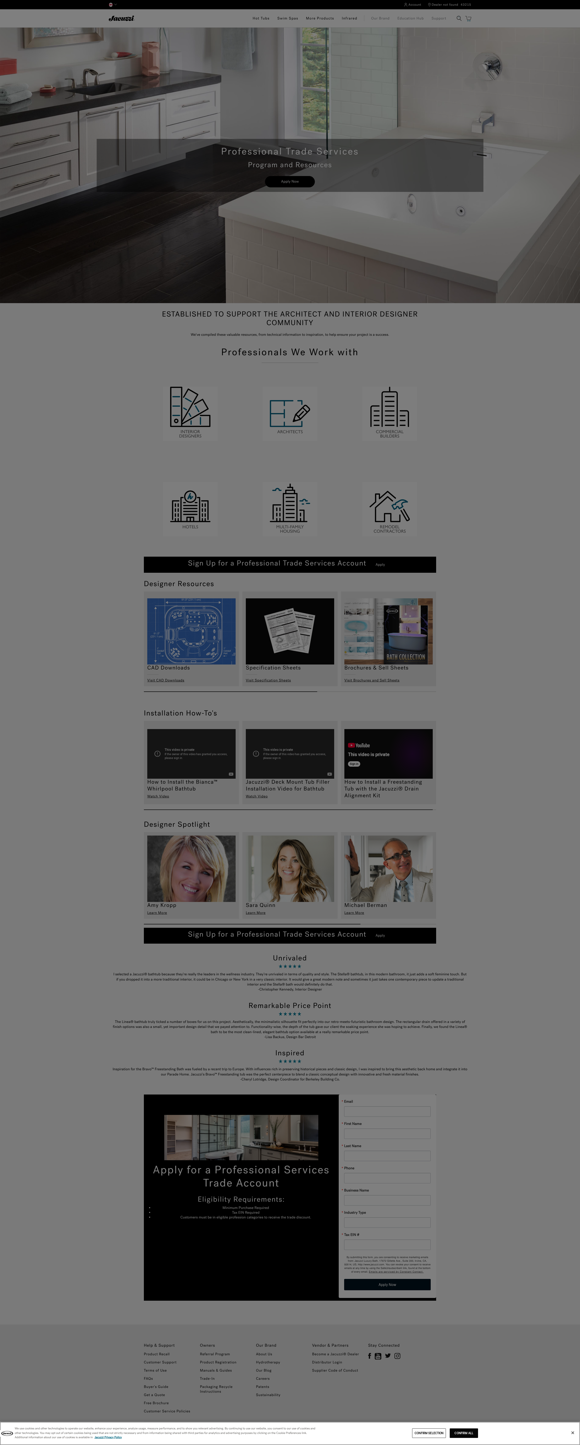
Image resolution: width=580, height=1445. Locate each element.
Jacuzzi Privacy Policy (108, 1437)
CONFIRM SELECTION (429, 1433)
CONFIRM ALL (463, 1433)
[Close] (573, 1433)
